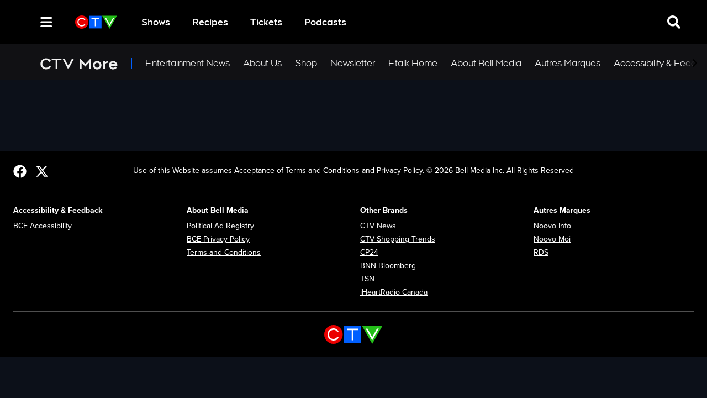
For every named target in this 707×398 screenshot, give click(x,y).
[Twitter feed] (42, 170)
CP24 (369, 252)
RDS (541, 252)
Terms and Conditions (224, 252)
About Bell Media (486, 63)
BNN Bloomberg (388, 265)
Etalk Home (412, 63)
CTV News (378, 226)
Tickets (266, 22)
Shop (306, 63)
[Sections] (46, 22)
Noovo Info (552, 226)
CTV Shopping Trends (397, 239)
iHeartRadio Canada (394, 292)
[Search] (26, 22)
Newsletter (352, 63)
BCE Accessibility (42, 226)
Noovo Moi (552, 239)
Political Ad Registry (220, 226)
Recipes (210, 22)
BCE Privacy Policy (218, 239)
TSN (367, 279)
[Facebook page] (20, 170)
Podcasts (325, 22)
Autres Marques (567, 63)
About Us (262, 63)
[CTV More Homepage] (96, 22)
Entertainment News (187, 63)
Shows (155, 22)
